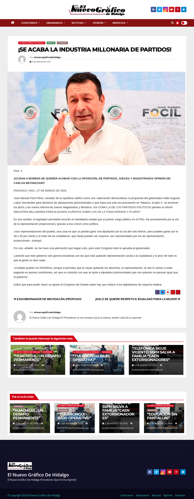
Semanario (62, 43)
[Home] (13, 23)
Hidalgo (51, 43)
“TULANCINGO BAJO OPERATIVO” (91, 358)
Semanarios (54, 23)
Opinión (98, 23)
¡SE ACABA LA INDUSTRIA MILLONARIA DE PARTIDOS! (94, 49)
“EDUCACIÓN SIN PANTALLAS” (162, 416)
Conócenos (29, 23)
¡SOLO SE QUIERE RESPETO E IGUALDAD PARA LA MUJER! (136, 299)
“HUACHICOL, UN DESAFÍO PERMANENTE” (37, 358)
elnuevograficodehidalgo (47, 57)
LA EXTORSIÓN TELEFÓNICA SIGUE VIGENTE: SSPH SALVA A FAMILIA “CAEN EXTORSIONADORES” (153, 352)
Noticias (78, 23)
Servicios (119, 23)
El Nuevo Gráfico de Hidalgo (31, 43)
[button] (172, 23)
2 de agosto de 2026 (28, 365)
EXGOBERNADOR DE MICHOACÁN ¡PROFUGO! (49, 299)
